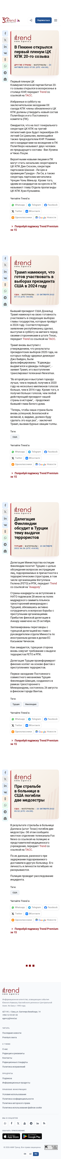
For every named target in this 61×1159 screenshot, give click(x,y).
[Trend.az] (11, 20)
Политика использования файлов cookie (22, 1107)
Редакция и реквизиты (13, 1053)
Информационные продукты (16, 1082)
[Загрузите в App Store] (11, 1136)
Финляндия (30, 704)
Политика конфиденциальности (18, 1099)
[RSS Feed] (44, 1123)
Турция (16, 704)
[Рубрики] (56, 20)
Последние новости (11, 1033)
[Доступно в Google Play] (32, 1136)
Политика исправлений (13, 1067)
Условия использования (14, 1094)
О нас (5, 1049)
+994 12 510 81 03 (10, 1015)
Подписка (7, 1078)
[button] (5, 33)
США (15, 437)
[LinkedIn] (37, 1123)
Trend (43, 91)
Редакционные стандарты (15, 1062)
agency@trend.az (9, 1018)
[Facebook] (11, 1123)
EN (25, 1154)
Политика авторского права (16, 1103)
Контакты (7, 1058)
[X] (18, 1123)
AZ (30, 1154)
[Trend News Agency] (10, 991)
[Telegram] (31, 1123)
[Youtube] (24, 1123)
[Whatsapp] (5, 1123)
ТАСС (28, 95)
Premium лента (9, 1037)
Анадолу (34, 587)
